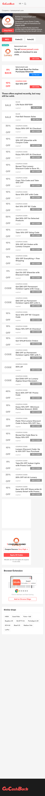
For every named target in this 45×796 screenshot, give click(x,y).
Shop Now (8, 30)
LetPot (7, 630)
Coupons (5, 10)
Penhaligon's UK (33, 621)
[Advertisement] (16, 514)
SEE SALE (36, 107)
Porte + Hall (27, 616)
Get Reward (35, 75)
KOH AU (7, 625)
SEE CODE (37, 87)
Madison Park (28, 625)
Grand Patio (16, 616)
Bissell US (17, 625)
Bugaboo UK (9, 621)
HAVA (7, 616)
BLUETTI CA (20, 621)
